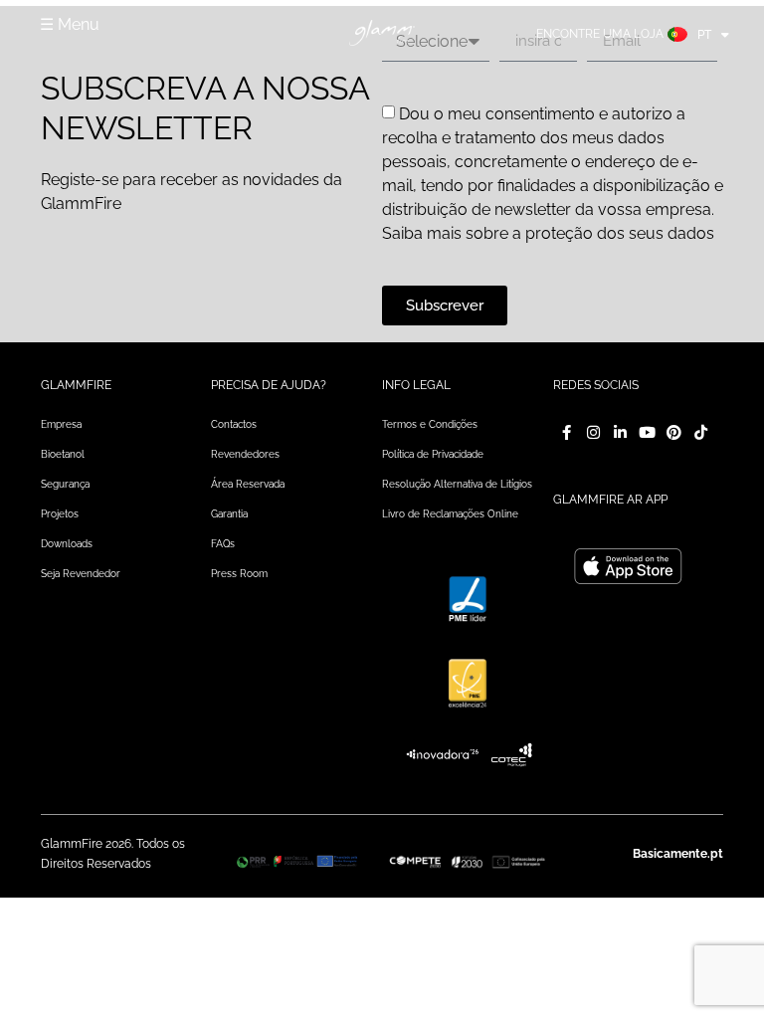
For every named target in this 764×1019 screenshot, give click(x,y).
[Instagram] (593, 432)
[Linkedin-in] (620, 432)
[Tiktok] (700, 432)
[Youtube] (647, 432)
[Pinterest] (674, 432)
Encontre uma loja (600, 34)
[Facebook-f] (566, 432)
